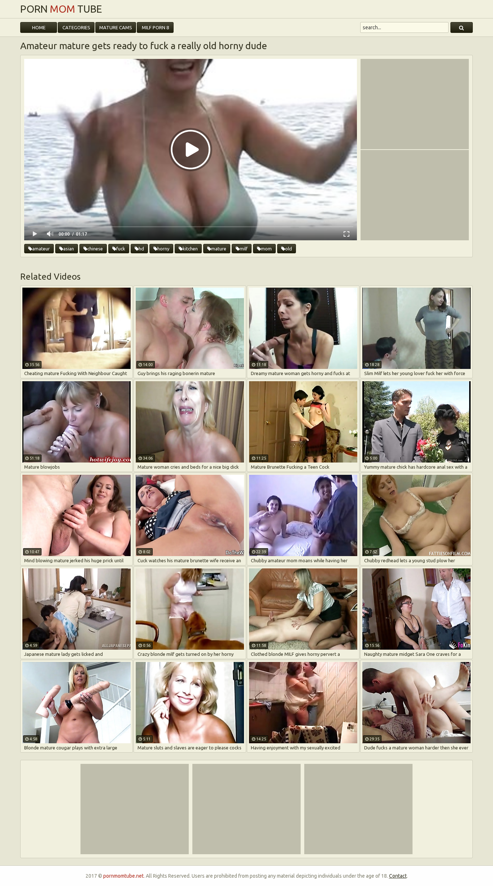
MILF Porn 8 (155, 27)
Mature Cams (115, 27)
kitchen (190, 248)
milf (244, 248)
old (288, 248)
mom (266, 248)
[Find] (461, 27)
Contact (398, 876)
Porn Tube (61, 9)
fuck (120, 248)
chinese (95, 248)
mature (218, 248)
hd (141, 248)
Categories (76, 27)
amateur (41, 248)
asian (68, 248)
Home (38, 27)
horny (163, 248)
